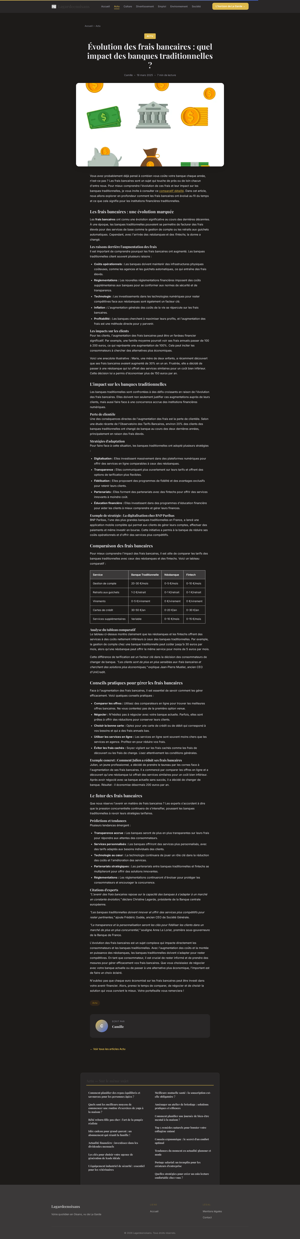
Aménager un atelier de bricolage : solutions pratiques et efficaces (182, 1106)
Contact (207, 1217)
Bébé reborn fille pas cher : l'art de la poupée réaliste (115, 1121)
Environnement (179, 6)
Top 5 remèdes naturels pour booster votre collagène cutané (180, 1129)
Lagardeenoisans (70, 6)
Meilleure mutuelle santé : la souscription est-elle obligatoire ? (183, 1094)
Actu (116, 6)
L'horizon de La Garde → (230, 6)
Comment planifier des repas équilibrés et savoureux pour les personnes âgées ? (114, 1094)
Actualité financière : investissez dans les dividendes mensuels (113, 1144)
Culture (128, 6)
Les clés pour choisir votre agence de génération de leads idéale (110, 1156)
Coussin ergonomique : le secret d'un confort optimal (182, 1141)
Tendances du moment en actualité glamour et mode (183, 1152)
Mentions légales (212, 1211)
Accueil (105, 6)
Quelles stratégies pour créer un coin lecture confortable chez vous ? (182, 1175)
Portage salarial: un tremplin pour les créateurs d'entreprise (178, 1164)
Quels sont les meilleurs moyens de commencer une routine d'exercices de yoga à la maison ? (115, 1108)
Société (196, 6)
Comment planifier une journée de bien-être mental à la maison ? (182, 1117)
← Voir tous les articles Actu (107, 1049)
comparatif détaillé (171, 191)
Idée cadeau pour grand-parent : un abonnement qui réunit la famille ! (110, 1133)
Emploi (162, 6)
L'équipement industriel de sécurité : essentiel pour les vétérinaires (116, 1167)
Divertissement (145, 6)
